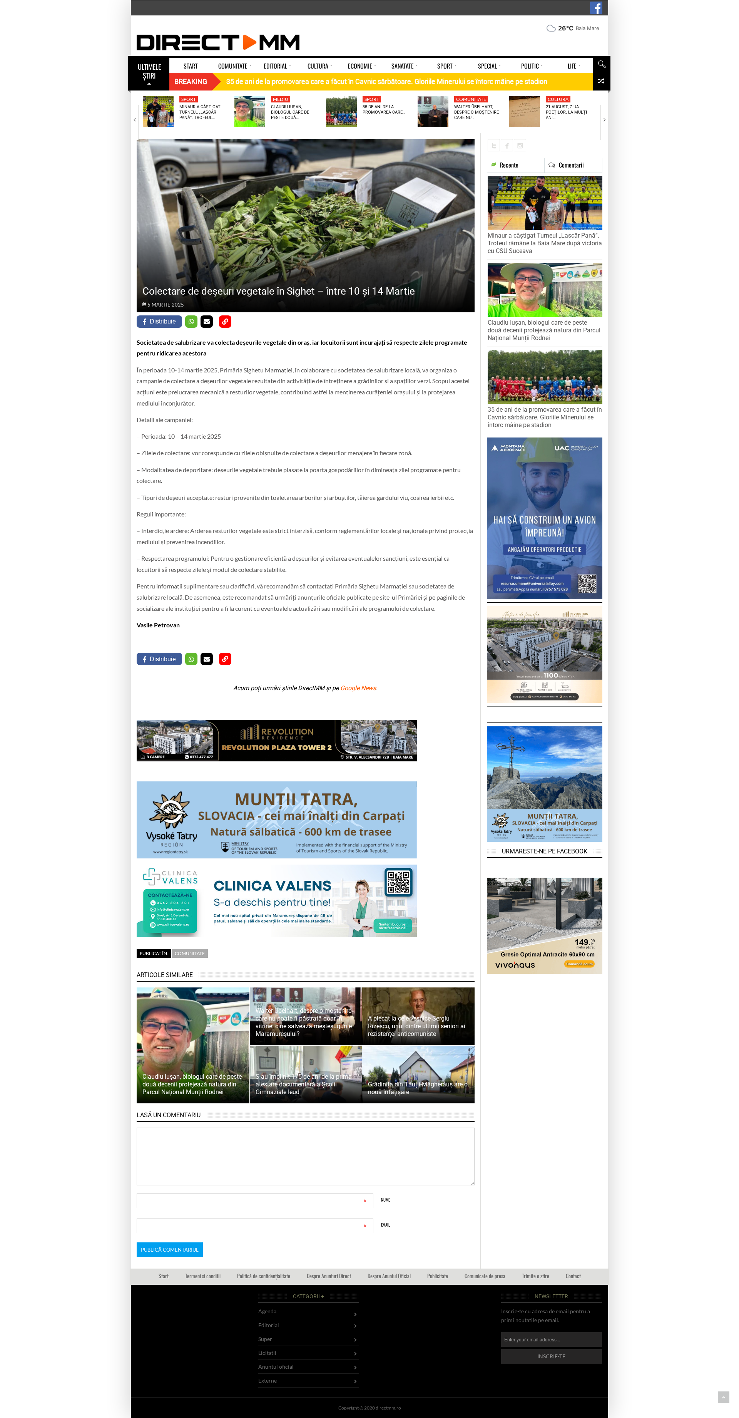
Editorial (268, 1325)
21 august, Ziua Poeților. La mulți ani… (566, 112)
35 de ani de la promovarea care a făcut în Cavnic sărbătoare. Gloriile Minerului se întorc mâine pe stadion (545, 417)
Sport (188, 99)
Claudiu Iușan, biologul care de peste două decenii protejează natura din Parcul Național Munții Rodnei (544, 330)
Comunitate (471, 99)
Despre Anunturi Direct (329, 1276)
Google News (358, 688)
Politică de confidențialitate (263, 1276)
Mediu (280, 99)
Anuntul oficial (276, 1366)
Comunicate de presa (485, 1276)
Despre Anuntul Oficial (389, 1276)
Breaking (190, 81)
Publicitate (437, 1276)
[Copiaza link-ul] (225, 321)
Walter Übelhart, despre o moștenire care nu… (476, 112)
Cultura (558, 99)
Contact (573, 1276)
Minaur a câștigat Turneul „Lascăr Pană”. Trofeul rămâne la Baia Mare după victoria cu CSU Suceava (545, 243)
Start (164, 1276)
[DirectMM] (218, 42)
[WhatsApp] (191, 321)
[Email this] (207, 321)
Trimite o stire (535, 1276)
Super (265, 1339)
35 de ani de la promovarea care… (384, 109)
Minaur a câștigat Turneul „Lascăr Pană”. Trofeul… (200, 112)
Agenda (267, 1311)
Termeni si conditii (203, 1276)
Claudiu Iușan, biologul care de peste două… (290, 112)
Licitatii (267, 1352)
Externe (267, 1380)
